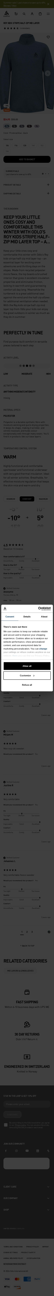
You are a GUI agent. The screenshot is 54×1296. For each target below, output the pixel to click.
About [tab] (44, 616)
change (43, 648)
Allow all (27, 666)
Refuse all (27, 685)
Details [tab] (27, 616)
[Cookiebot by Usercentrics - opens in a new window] (38, 608)
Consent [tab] (9, 616)
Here (14, 655)
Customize (25, 675)
